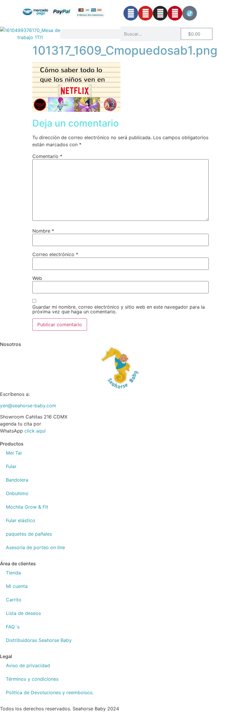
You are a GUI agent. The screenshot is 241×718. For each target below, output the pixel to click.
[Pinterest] (175, 13)
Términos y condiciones (32, 679)
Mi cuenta (17, 586)
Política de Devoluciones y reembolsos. (49, 692)
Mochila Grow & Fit (27, 507)
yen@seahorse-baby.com (28, 405)
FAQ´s (12, 627)
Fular (11, 466)
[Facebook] (130, 13)
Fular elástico (20, 520)
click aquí (35, 431)
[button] (90, 34)
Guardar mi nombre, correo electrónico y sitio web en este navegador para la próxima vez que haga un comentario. (118, 309)
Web (37, 278)
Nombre (43, 230)
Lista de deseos (23, 613)
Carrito (13, 600)
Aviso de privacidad (28, 665)
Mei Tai (14, 453)
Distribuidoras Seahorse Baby (39, 640)
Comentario (47, 156)
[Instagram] (160, 13)
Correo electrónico (55, 254)
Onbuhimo (17, 493)
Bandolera (17, 480)
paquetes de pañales (29, 534)
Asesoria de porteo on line (35, 547)
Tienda (13, 573)
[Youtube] (145, 13)
